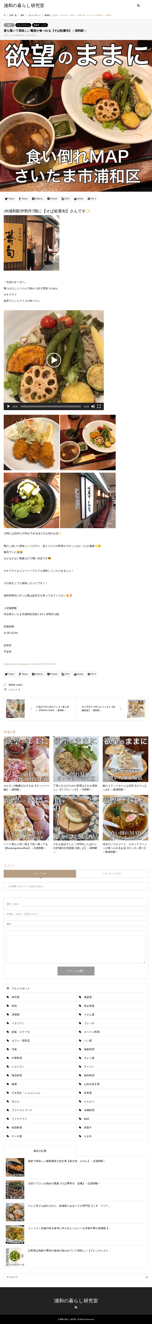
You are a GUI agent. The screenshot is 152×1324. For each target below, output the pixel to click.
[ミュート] (93, 406)
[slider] (51, 406)
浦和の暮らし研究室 (76, 1300)
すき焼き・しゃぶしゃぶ (26, 1092)
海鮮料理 (89, 1049)
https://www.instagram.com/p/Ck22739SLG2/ (30, 663)
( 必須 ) (13, 904)
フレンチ (89, 1023)
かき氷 (88, 1136)
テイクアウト (19, 1118)
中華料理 (17, 1057)
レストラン (18, 1066)
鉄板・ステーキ (21, 1031)
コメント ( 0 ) (40, 873)
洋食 (14, 1049)
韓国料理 (17, 1127)
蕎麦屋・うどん (40, 25)
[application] (54, 360)
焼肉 (14, 1005)
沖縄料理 (89, 1110)
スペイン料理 (92, 1031)
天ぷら (15, 1101)
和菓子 (88, 1127)
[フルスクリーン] (99, 406)
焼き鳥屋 (89, 1005)
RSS (76, 1307)
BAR (86, 1118)
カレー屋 (89, 1057)
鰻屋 (14, 1084)
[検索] (138, 5)
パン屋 (88, 1040)
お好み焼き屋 (92, 1084)
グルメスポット (23, 25)
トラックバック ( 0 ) (112, 873)
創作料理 (89, 1075)
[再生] (8, 406)
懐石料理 (17, 1075)
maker (19, 685)
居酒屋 (15, 1014)
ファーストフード (22, 1110)
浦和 (9, 25)
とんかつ (89, 1101)
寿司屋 (15, 997)
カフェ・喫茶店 (21, 1040)
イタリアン (18, 1023)
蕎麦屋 (88, 997)
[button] (53, 360)
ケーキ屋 (17, 1136)
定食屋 (88, 1092)
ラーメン (89, 1066)
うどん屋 (89, 1014)
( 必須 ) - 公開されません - (23, 914)
